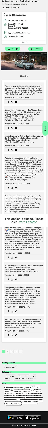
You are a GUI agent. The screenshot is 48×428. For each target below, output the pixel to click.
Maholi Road (11, 367)
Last (21, 351)
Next (16, 351)
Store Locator (27, 222)
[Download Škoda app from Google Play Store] (15, 418)
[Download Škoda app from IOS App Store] (32, 418)
